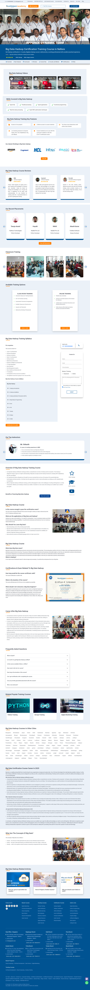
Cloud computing (25, 910)
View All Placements (45, 243)
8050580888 (70, 941)
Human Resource (41, 918)
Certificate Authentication (36, 976)
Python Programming (74, 908)
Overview (9, 62)
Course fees (43, 62)
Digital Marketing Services (75, 978)
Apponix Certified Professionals (12, 978)
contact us (18, 976)
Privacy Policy (67, 387)
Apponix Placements (68, 976)
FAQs (73, 62)
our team (8, 976)
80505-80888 (10, 938)
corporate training (26, 976)
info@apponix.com (19, 1)
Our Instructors (58, 1)
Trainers (50, 978)
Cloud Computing (9, 963)
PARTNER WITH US (38, 1)
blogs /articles (44, 978)
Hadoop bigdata (57, 906)
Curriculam (27, 62)
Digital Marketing (25, 906)
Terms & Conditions (28, 978)
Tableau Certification (58, 908)
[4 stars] (10, 57)
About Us (72, 1)
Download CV (9, 980)
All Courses (34, 6)
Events (21, 978)
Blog (83, 1)
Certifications (66, 62)
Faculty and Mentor (54, 62)
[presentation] (4, 187)
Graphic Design (73, 915)
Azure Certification (58, 913)
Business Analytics (42, 915)
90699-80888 (50, 941)
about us (13, 976)
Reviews (35, 62)
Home (7, 54)
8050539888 (50, 952)
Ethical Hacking (57, 920)
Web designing (41, 913)
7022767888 (70, 954)
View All (44, 158)
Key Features (17, 62)
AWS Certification (41, 908)
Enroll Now (25, 328)
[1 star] (6, 57)
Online (74, 373)
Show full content (45, 496)
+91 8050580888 (9, 1)
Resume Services (64, 978)
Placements (30, 1)
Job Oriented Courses (49, 1)
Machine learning (41, 910)
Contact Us (66, 1)
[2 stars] (7, 57)
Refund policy (37, 978)
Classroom (66, 373)
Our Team (78, 1)
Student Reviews (77, 976)
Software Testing (73, 910)
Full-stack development (27, 908)
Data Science (24, 913)
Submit (72, 392)
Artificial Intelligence (74, 918)
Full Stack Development (19, 963)
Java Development (74, 913)
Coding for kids (73, 922)
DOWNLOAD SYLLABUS (12, 425)
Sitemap (17, 980)
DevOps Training (41, 906)
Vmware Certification (58, 915)
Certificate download (47, 976)
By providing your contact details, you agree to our (72, 386)
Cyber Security (25, 918)
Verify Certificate (56, 978)
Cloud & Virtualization (26, 915)
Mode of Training (66, 371)
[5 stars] (12, 57)
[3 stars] (9, 57)
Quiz (14, 980)
